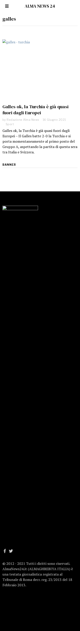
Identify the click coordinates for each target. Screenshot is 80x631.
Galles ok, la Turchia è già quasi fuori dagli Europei (35, 109)
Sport (10, 124)
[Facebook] (4, 551)
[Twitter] (11, 551)
